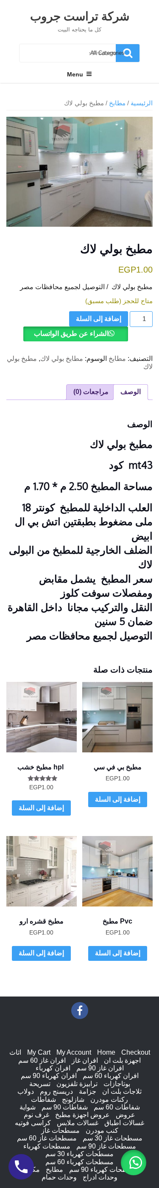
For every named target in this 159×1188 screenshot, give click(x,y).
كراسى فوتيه (33, 1122)
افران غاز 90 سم (100, 1068)
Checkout (135, 1052)
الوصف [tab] (130, 391)
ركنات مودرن (109, 1099)
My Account (73, 1052)
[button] (133, 1162)
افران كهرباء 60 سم (111, 1075)
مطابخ (117, 103)
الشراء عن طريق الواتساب (71, 333)
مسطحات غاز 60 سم (47, 1138)
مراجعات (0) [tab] (91, 391)
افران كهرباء (53, 1068)
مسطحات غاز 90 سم (106, 1146)
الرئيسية (142, 103)
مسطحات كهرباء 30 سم (79, 1153)
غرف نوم (36, 1114)
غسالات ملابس (77, 1122)
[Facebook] (79, 1010)
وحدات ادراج (100, 1177)
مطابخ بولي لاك (61, 358)
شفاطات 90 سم (65, 1107)
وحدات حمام (59, 1177)
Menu (75, 74)
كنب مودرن (102, 1130)
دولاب (25, 1091)
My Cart (38, 1052)
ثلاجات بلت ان (122, 1091)
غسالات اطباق (124, 1122)
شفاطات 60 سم (117, 1107)
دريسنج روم (56, 1091)
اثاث (15, 1052)
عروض (125, 1114)
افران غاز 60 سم (42, 1060)
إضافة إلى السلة (98, 318)
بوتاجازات (116, 1083)
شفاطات (43, 1099)
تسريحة (39, 1083)
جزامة (87, 1091)
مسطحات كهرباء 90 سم (103, 1169)
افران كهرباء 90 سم (49, 1075)
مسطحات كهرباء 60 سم (79, 1161)
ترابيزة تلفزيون (77, 1083)
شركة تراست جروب (79, 15)
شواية (28, 1107)
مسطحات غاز (60, 1130)
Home (106, 1052)
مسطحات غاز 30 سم (112, 1138)
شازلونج (73, 1099)
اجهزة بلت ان (122, 1060)
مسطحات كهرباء (46, 1146)
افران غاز (85, 1060)
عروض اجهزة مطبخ (82, 1114)
